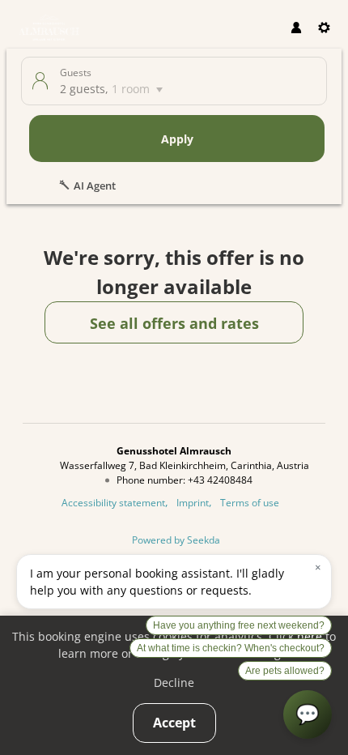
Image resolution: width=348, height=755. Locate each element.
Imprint (192, 502)
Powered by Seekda (176, 539)
